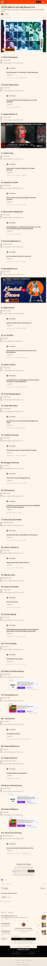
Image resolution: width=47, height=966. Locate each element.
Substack (18, 964)
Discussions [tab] (10, 912)
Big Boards (3, 5)
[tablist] (6, 897)
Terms (25, 960)
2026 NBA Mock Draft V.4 (9, 916)
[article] (23, 918)
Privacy (22, 960)
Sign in (43, 2)
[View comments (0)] (7, 17)
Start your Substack (21, 962)
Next (42, 888)
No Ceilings (6, 13)
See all (3, 938)
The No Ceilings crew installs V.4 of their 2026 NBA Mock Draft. (14, 917)
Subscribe (38, 2)
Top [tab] (2, 912)
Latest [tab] (5, 912)
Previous (6, 888)
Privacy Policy (32, 943)
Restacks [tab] (9, 897)
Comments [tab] (4, 897)
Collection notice (30, 960)
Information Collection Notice (23, 943)
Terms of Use (29, 941)
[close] (35, 923)
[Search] (45, 912)
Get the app (28, 962)
